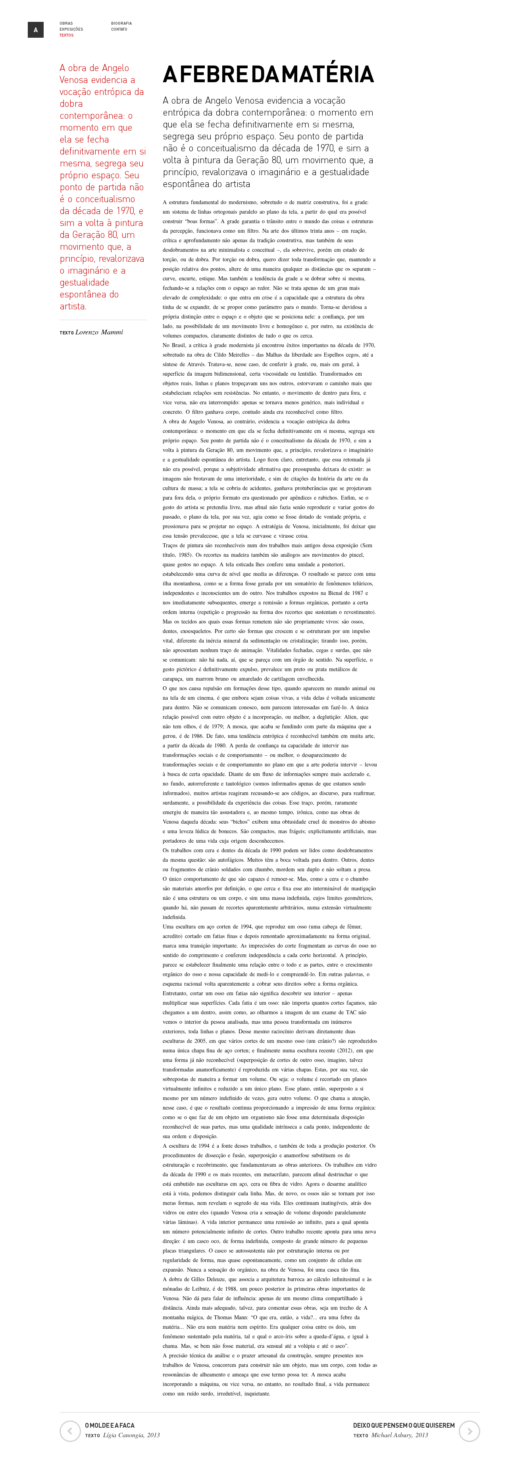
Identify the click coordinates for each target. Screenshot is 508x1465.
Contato (119, 29)
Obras (66, 23)
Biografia (121, 23)
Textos (66, 35)
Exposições (71, 29)
